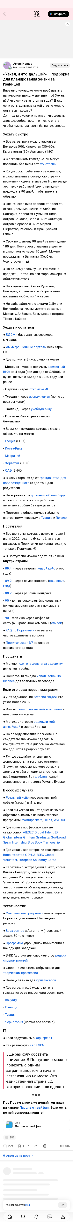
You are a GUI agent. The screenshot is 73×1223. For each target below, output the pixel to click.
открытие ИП (39, 389)
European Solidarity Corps (37, 860)
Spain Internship (14, 842)
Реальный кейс (17, 797)
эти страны (48, 164)
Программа (14, 943)
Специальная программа (24, 913)
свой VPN (37, 1045)
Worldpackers (32, 820)
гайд (6, 586)
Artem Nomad (22, 63)
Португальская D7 (19, 643)
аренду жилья (39, 396)
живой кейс (46, 568)
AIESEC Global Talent (38, 832)
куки (28, 1204)
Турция (10, 1015)
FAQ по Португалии (20, 630)
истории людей (45, 697)
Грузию (61, 518)
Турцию (47, 518)
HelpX (48, 820)
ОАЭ (8, 470)
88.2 (8, 593)
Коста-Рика (13, 448)
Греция (10, 441)
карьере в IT (44, 1038)
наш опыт (56, 581)
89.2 (8, 581)
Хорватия (12, 463)
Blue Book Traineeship (44, 842)
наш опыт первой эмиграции (40, 709)
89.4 (8, 568)
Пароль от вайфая (34, 1107)
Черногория (14, 1022)
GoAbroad (58, 837)
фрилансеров (46, 980)
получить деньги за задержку (40, 663)
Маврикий (12, 456)
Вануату (11, 1000)
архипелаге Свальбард (48, 495)
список (56, 623)
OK (62, 1205)
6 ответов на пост (16, 1155)
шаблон (41, 777)
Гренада (11, 1007)
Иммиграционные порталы (26, 347)
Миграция (19, 67)
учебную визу (41, 409)
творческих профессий (20, 973)
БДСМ (10, 335)
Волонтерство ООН (17, 855)
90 (7, 600)
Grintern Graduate (36, 837)
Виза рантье (15, 931)
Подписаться (60, 65)
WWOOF (60, 820)
